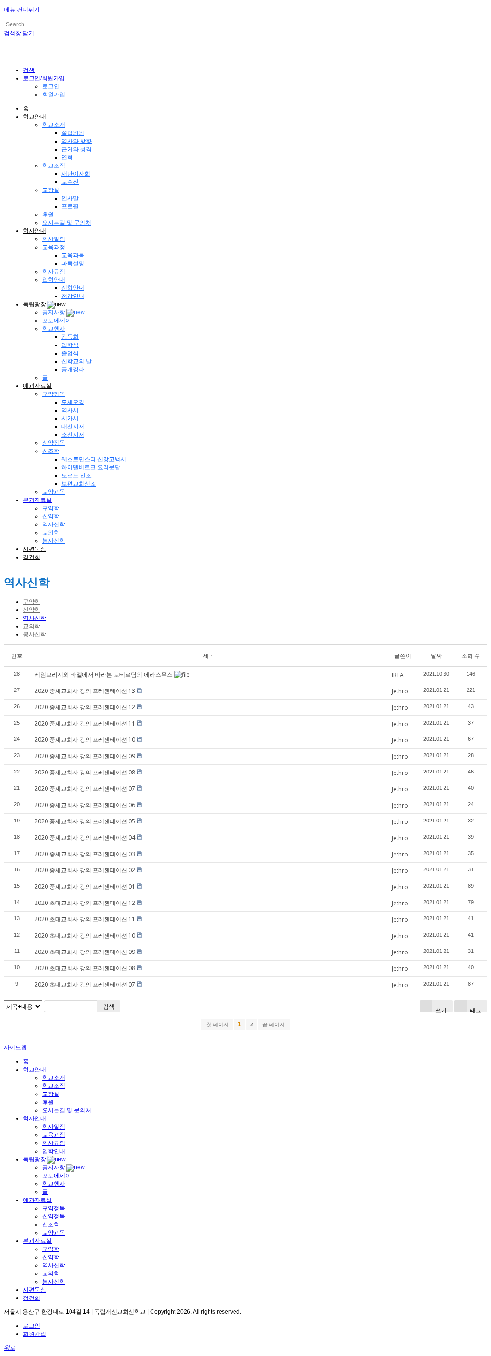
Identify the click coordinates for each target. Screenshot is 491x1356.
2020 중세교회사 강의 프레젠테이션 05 (85, 821)
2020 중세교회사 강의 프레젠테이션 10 (85, 740)
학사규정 (53, 271)
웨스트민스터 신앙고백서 (93, 459)
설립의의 (72, 133)
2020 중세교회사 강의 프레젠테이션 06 (85, 805)
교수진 (70, 181)
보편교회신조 (78, 483)
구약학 (50, 508)
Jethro (400, 691)
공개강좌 (72, 369)
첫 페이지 (217, 1024)
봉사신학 (53, 540)
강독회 (70, 336)
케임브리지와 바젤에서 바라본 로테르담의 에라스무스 (104, 674)
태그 (474, 1009)
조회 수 (470, 656)
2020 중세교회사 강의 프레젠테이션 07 (85, 789)
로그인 (50, 86)
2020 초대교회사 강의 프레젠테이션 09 (85, 952)
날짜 (436, 656)
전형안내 (72, 288)
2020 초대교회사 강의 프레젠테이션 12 (85, 903)
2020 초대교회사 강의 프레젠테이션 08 (85, 968)
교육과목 (72, 255)
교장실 (50, 190)
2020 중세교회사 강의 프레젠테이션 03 (85, 854)
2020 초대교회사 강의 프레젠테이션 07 (85, 984)
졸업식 (70, 353)
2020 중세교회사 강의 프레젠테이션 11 (85, 723)
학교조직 (53, 165)
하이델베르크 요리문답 (90, 467)
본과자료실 (37, 500)
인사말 (70, 198)
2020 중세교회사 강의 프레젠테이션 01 (85, 886)
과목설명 (72, 263)
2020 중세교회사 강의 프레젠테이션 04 (85, 837)
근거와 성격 (76, 149)
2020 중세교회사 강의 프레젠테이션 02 (85, 870)
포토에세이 (56, 320)
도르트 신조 (76, 475)
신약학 (50, 516)
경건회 (31, 557)
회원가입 (53, 94)
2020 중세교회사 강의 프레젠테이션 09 (85, 756)
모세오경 (72, 402)
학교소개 (53, 124)
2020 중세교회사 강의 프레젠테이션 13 (85, 691)
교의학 (50, 532)
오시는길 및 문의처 (66, 222)
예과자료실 (37, 385)
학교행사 (53, 328)
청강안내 (72, 296)
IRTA (398, 675)
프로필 (70, 206)
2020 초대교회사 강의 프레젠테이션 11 (85, 919)
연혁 (67, 157)
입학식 (70, 345)
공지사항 (53, 312)
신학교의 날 (76, 361)
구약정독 (53, 394)
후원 (48, 214)
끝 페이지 (274, 1024)
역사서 (70, 410)
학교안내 (34, 116)
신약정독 (53, 443)
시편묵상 (34, 549)
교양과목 (53, 491)
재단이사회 (75, 173)
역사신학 (53, 524)
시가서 (70, 418)
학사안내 (34, 230)
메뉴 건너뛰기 (22, 9)
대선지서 (72, 426)
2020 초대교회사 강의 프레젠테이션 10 (85, 935)
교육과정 (53, 247)
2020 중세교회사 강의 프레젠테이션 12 (85, 707)
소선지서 (72, 434)
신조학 (50, 451)
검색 (109, 1006)
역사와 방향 (76, 141)
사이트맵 (15, 1047)
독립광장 (34, 304)
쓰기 (440, 1009)
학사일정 (53, 239)
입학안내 (53, 279)
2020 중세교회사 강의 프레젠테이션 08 (85, 772)
